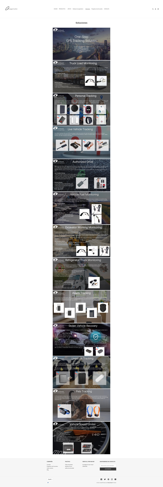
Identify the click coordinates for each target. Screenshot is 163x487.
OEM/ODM (84, 466)
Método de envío (68, 466)
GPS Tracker (114, 482)
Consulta (48, 464)
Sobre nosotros (50, 468)
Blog (48, 469)
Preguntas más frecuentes (52, 466)
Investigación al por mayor (87, 464)
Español (49, 479)
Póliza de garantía (69, 464)
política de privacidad (69, 468)
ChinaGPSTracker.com (103, 482)
